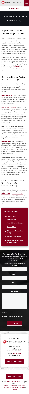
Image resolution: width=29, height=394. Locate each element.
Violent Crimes (11, 227)
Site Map (13, 385)
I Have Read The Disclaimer (13, 316)
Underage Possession (14, 236)
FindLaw (14, 390)
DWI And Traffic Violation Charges (15, 232)
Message (14, 291)
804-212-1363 (15, 8)
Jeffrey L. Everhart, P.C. (13, 382)
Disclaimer (5, 313)
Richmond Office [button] (14, 361)
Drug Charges (11, 219)
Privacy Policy (21, 385)
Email (14, 274)
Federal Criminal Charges (15, 223)
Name (14, 265)
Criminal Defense (10, 216)
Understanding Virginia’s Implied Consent (15, 241)
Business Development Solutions (14, 388)
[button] (26, 3)
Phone (14, 283)
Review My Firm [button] (14, 376)
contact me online (17, 194)
